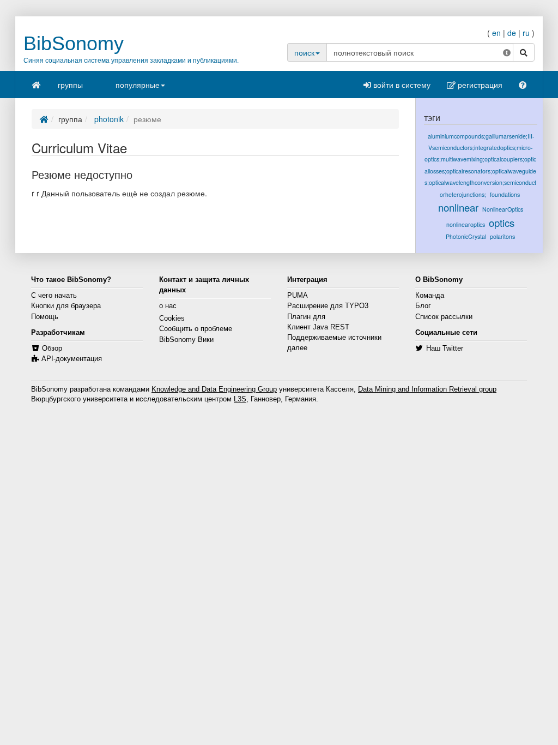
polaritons (502, 236)
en (496, 32)
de (511, 32)
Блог (423, 306)
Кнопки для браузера (66, 306)
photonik (108, 118)
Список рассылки (443, 317)
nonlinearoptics (465, 224)
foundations (505, 194)
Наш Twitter (444, 348)
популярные (138, 84)
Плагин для (306, 317)
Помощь (44, 317)
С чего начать (54, 295)
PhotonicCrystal (466, 236)
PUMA (297, 295)
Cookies (172, 318)
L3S (240, 399)
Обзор (52, 348)
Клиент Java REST (318, 327)
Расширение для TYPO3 (327, 306)
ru (526, 32)
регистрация (479, 84)
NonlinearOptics (502, 209)
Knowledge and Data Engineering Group (214, 389)
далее (297, 348)
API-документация (71, 359)
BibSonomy (73, 43)
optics (501, 222)
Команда (429, 295)
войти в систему (400, 84)
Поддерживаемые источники (334, 337)
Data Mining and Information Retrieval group (427, 389)
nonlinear (458, 207)
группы (70, 84)
